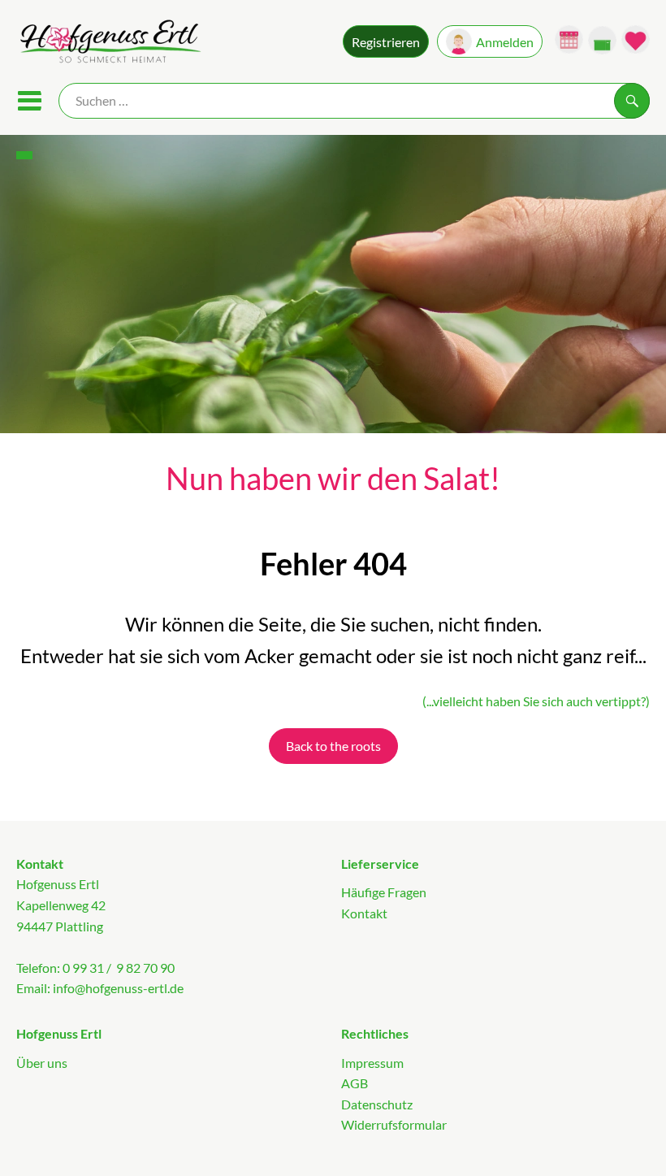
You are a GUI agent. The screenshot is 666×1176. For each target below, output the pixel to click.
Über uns (41, 1062)
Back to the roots (333, 745)
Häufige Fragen (383, 892)
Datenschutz (377, 1104)
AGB (354, 1083)
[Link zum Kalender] (569, 39)
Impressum (372, 1062)
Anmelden (505, 42)
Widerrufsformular (394, 1124)
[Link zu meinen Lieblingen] (635, 39)
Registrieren (386, 42)
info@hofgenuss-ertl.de (118, 988)
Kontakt (364, 913)
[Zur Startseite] (109, 43)
